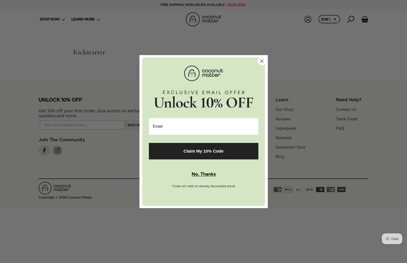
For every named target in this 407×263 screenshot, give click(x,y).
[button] (203, 174)
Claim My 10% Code (203, 151)
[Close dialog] (262, 61)
